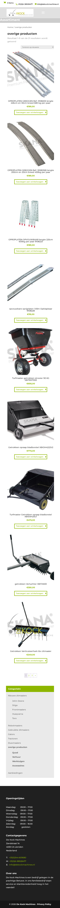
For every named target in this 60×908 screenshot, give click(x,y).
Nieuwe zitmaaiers (17, 695)
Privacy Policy (44, 904)
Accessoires (18, 765)
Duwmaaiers (14, 743)
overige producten (17, 747)
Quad (15, 752)
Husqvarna (17, 714)
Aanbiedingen (15, 773)
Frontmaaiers (19, 709)
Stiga (14, 705)
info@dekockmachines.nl (22, 864)
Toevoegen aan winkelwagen (29, 112)
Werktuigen (18, 761)
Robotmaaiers (15, 725)
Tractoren (13, 738)
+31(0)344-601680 (17, 857)
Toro (14, 718)
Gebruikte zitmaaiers (18, 730)
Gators (11, 734)
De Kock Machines (25, 904)
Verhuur (16, 757)
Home (10, 27)
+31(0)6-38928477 (25, 4)
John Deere (18, 701)
